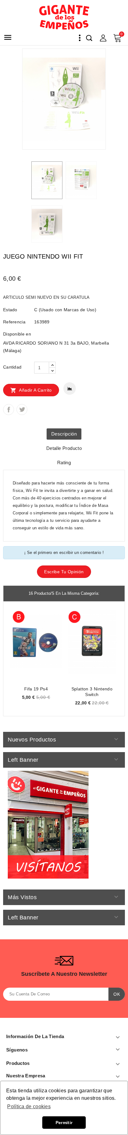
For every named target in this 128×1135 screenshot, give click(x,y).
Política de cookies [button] (29, 1106)
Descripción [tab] (64, 433)
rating (64, 462)
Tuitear (22, 409)
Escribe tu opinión (64, 571)
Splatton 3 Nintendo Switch (92, 691)
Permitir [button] (64, 1122)
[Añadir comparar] (69, 388)
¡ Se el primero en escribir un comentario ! (64, 552)
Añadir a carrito (31, 390)
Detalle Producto (64, 448)
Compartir (8, 409)
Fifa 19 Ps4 (36, 688)
